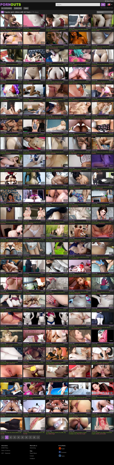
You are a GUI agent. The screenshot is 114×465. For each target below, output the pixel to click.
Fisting (16, 257)
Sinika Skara (75, 30)
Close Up (16, 327)
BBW (81, 257)
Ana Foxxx (28, 135)
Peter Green (52, 118)
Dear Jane (11, 188)
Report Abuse (33, 453)
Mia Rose (74, 346)
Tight (107, 117)
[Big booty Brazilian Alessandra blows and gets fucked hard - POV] (11, 196)
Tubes (26, 8)
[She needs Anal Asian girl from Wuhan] (11, 126)
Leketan (75, 65)
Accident (76, 82)
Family (2, 328)
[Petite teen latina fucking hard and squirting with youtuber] (103, 353)
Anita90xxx (6, 100)
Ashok (97, 30)
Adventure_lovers (58, 241)
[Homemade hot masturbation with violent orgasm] (57, 126)
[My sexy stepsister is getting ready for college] (103, 178)
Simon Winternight (57, 83)
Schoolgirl (38, 204)
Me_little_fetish (36, 170)
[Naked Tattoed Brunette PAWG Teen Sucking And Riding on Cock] (57, 73)
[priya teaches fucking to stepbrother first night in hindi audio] (11, 388)
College (25, 83)
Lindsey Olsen (49, 398)
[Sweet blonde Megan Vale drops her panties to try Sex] (34, 371)
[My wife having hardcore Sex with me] (80, 213)
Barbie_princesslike (57, 135)
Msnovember (30, 398)
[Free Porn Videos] (10, 4)
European (98, 206)
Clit (16, 29)
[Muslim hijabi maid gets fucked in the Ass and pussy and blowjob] (34, 266)
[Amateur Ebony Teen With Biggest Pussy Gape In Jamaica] (57, 423)
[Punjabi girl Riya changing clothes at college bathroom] (11, 73)
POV (19, 380)
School (33, 204)
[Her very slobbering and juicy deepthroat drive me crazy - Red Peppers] (103, 213)
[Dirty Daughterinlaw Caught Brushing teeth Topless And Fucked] (34, 388)
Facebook (63, 452)
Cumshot (48, 100)
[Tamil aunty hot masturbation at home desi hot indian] (57, 318)
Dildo (19, 29)
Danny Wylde (7, 135)
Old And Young (95, 381)
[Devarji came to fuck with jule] (34, 283)
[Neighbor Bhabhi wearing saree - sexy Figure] (34, 423)
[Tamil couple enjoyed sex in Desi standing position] (34, 178)
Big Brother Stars (29, 241)
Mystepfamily (75, 206)
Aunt (105, 29)
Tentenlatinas (75, 100)
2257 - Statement (5, 453)
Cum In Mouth (95, 223)
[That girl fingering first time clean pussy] (103, 55)
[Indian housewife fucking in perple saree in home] (11, 91)
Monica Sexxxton (8, 381)
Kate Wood (74, 153)
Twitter (63, 456)
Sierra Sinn (3, 30)
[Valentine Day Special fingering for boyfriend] (34, 20)
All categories (7, 8)
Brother (40, 64)
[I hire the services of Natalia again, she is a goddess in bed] (57, 266)
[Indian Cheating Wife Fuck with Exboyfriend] (103, 248)
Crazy (106, 222)
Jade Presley (105, 363)
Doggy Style (26, 65)
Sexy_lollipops (54, 100)
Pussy (82, 362)
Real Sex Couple (81, 433)
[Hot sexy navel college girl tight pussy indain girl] (34, 73)
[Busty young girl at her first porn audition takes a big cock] (80, 248)
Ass (6, 29)
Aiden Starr (34, 135)
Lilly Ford (25, 363)
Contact (32, 456)
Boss (108, 47)
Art (35, 47)
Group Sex (108, 380)
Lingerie (94, 433)
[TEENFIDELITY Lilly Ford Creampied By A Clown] (34, 353)
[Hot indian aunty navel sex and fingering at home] (11, 213)
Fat (17, 362)
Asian (102, 29)
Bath (15, 82)
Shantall (103, 206)
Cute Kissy (76, 328)
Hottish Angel (51, 433)
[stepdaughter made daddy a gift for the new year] (80, 266)
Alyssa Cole (58, 118)
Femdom (60, 380)
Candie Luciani (76, 118)
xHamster (20, 28)
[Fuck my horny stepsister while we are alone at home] (80, 406)
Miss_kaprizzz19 (11, 363)
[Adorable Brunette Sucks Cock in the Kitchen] (11, 231)
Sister (82, 169)
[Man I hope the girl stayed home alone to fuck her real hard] (80, 196)
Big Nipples (104, 82)
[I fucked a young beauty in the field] (57, 231)
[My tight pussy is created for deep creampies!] (80, 318)
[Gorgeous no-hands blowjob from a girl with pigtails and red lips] (57, 91)
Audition (80, 47)
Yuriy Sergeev (40, 381)
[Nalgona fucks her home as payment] (80, 161)
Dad (44, 117)
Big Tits (58, 47)
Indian (38, 29)
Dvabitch (94, 153)
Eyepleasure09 (49, 311)
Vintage (71, 170)
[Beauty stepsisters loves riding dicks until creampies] (34, 406)
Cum (70, 30)
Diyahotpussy (35, 30)
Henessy (97, 118)
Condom (87, 99)
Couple (2, 311)
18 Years (2, 29)
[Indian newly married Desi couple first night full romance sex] (34, 301)
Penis (79, 169)
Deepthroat (26, 153)
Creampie (94, 48)
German (103, 380)
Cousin (52, 223)
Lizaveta (51, 293)
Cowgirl (48, 30)
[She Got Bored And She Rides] (80, 336)
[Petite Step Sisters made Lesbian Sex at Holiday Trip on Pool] (57, 388)
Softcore (2, 276)
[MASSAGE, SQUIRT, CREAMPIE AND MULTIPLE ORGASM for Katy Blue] (80, 371)
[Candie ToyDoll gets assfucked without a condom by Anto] (80, 108)
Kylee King (9, 30)
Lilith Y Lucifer (3, 118)
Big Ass (9, 29)
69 (23, 47)
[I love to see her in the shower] (80, 178)
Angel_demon (8, 346)
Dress (70, 100)
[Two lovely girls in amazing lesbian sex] (57, 371)
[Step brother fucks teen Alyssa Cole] (57, 108)
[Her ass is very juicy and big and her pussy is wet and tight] (11, 353)
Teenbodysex (8, 311)
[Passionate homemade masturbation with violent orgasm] (103, 423)
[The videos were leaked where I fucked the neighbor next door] (34, 91)
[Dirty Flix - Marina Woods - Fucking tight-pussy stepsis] (80, 353)
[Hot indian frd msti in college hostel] (34, 318)
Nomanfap (30, 223)
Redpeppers (102, 223)
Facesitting (55, 380)
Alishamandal (76, 188)
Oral (13, 274)
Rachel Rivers (80, 398)
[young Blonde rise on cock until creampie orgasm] (11, 336)
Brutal (47, 48)
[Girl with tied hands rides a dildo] (11, 178)
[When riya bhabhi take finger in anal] (103, 301)
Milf (87, 222)
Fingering (30, 29)
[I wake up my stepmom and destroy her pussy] (34, 143)
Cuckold (71, 188)
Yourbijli (53, 258)
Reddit (63, 448)
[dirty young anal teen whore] (103, 108)
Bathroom (19, 82)
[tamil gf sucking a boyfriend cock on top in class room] (11, 55)
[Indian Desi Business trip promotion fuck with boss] (103, 73)
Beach (57, 152)
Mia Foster (75, 416)
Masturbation (26, 30)
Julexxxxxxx (28, 293)
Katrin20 (2, 258)
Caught (64, 309)
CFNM (6, 241)
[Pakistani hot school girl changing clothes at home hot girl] (57, 143)
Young (93, 118)
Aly (49, 188)
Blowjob (64, 29)
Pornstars (17, 8)
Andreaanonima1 (77, 170)
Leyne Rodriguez (12, 276)
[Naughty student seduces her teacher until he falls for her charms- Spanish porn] (57, 20)
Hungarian (63, 362)
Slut (109, 99)
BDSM (59, 292)
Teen (47, 118)
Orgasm (50, 135)
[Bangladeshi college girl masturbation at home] (11, 143)
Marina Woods (72, 363)
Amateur (53, 29)
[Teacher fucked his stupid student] (11, 161)
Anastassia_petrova (96, 170)
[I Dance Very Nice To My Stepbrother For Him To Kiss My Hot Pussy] (34, 38)
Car (106, 292)
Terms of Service (5, 450)
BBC (39, 47)
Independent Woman (97, 328)
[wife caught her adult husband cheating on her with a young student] (57, 301)
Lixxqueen (75, 311)
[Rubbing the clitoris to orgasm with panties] (11, 248)
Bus (40, 82)
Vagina (70, 118)
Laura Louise (75, 258)
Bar (104, 169)
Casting (93, 363)
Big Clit (13, 29)
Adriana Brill (56, 398)
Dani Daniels (51, 381)
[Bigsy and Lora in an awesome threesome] (57, 353)
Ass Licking (13, 99)
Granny (13, 432)
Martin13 (97, 241)
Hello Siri (28, 346)
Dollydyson (77, 293)
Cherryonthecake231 (100, 276)
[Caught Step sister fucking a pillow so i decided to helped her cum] (103, 161)
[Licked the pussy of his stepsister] (11, 318)
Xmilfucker (31, 100)
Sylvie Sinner (95, 100)
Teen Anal (102, 117)
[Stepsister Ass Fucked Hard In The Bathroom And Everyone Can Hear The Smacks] (80, 231)
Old (31, 30)
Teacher (25, 206)
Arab (79, 64)
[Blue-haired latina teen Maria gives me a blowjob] (80, 91)
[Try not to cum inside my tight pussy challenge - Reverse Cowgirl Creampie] (80, 423)
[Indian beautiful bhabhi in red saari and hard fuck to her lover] (103, 20)
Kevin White (99, 363)
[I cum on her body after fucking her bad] (57, 161)
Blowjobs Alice (76, 276)
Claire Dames (14, 135)
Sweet (111, 99)
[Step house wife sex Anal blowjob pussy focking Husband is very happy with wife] (57, 55)
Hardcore (102, 99)
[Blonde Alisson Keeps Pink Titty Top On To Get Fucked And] (103, 91)
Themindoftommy (53, 48)
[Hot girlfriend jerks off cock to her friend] (11, 301)
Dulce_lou (99, 48)
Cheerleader (110, 344)
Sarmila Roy (72, 223)
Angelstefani (53, 346)
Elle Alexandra (58, 381)
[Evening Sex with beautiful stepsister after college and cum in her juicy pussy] (103, 143)
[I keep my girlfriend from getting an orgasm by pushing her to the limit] (103, 266)
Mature (84, 222)
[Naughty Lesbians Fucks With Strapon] (11, 20)
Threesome (51, 363)
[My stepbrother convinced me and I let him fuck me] (11, 108)
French (82, 117)
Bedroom (55, 257)
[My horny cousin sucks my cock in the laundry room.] (57, 213)
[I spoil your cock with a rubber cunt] (80, 20)
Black (82, 29)
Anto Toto (83, 118)
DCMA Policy (4, 448)
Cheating (40, 99)
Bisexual (94, 30)
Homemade (57, 134)
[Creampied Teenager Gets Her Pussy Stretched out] (11, 371)
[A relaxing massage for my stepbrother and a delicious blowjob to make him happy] (57, 178)
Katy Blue (76, 381)
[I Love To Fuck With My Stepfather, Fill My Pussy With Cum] (11, 283)
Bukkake (111, 64)
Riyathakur (94, 65)
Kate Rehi (6, 328)
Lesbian (65, 380)
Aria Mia (2, 433)
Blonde (70, 65)
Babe (56, 99)
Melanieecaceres (54, 30)
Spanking (87, 117)
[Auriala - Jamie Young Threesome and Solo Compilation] (103, 371)
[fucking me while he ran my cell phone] (80, 301)
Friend (34, 29)
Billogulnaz (26, 276)
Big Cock (109, 29)
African (75, 222)
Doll (79, 117)
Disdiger (99, 293)
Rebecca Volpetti (109, 381)
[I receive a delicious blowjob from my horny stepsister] (34, 248)
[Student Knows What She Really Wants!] (34, 336)
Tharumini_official (100, 83)
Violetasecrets (77, 241)
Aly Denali (57, 223)
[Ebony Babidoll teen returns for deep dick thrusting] (80, 38)
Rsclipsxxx (3, 65)
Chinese (33, 117)
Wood (88, 362)
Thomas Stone (57, 363)
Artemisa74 (26, 48)
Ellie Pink (75, 83)
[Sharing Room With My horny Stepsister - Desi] (11, 423)
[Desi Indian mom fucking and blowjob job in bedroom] (57, 248)
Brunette (62, 82)
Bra (1, 206)
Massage (71, 381)
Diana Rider (8, 170)
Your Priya (12, 398)
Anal (79, 29)
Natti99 (48, 276)
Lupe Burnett (34, 381)
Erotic (87, 380)
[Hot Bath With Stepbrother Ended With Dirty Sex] (34, 231)
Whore (110, 117)
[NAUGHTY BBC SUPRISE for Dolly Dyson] (80, 283)
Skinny (98, 117)
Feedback (32, 458)
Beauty (52, 239)
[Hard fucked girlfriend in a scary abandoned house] (103, 283)
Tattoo (6, 276)
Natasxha (28, 258)
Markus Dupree (103, 118)
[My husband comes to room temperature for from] (80, 55)
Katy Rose (101, 381)
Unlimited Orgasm (58, 170)
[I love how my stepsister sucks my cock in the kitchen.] (103, 196)
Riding (29, 204)
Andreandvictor (33, 65)
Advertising (33, 448)
